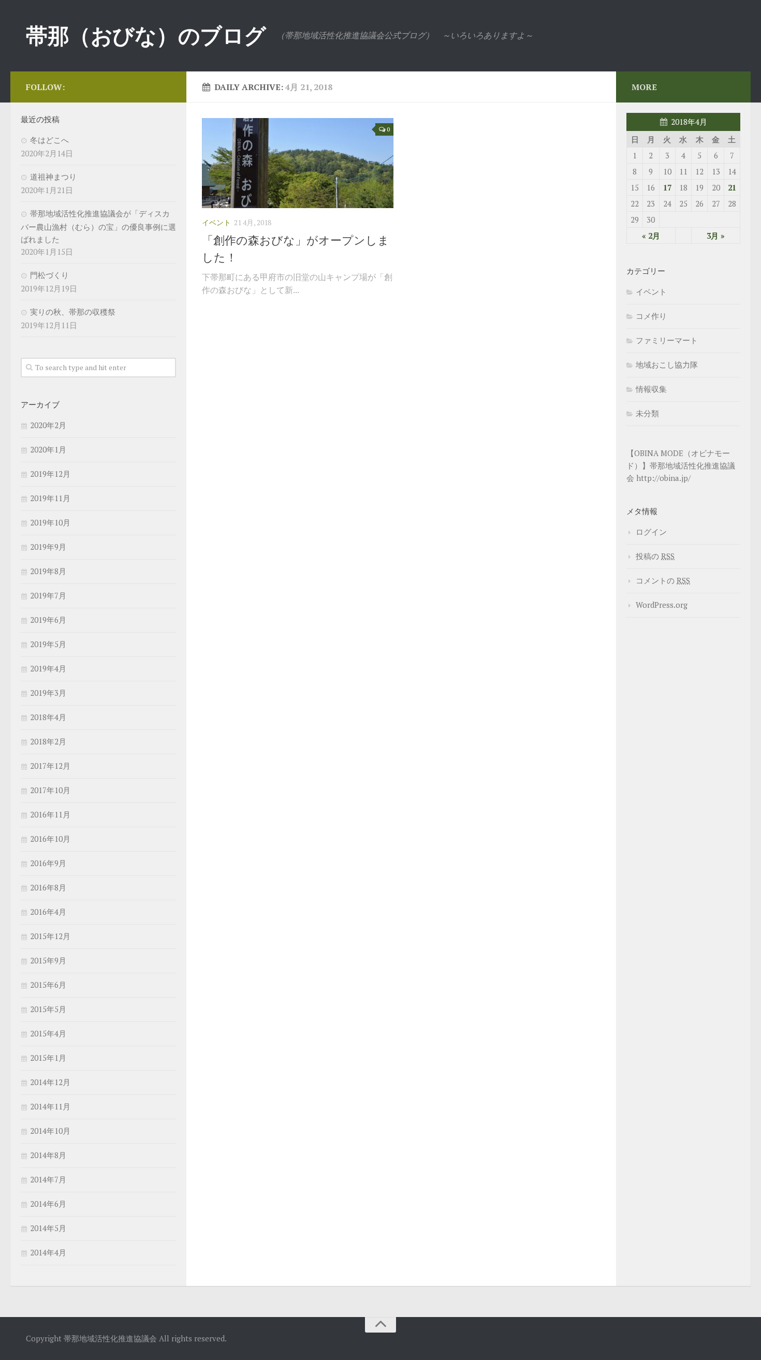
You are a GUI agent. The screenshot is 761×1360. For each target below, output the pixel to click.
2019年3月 (48, 693)
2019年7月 (48, 595)
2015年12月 (50, 936)
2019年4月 (48, 668)
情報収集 (651, 389)
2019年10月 (50, 522)
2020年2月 (48, 425)
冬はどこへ (49, 140)
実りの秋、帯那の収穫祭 (72, 311)
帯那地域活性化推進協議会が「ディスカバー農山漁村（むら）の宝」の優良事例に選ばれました (98, 226)
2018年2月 (48, 741)
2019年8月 (48, 571)
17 (667, 187)
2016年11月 (50, 814)
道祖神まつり (53, 176)
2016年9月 (48, 863)
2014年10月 (50, 1130)
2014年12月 (50, 1082)
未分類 (647, 413)
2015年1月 (48, 1057)
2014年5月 (48, 1228)
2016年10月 (50, 838)
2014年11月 (50, 1106)
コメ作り (651, 316)
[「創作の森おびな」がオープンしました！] (297, 163)
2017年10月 (50, 790)
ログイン (651, 532)
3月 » (716, 235)
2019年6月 (48, 620)
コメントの (663, 580)
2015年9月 (48, 960)
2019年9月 (48, 547)
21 (732, 187)
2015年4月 (48, 1033)
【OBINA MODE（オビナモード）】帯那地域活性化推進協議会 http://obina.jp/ (680, 465)
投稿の (655, 556)
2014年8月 (48, 1155)
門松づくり (49, 275)
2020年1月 (48, 449)
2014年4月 (48, 1252)
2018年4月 (48, 717)
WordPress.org (661, 604)
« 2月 (651, 235)
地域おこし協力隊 (667, 364)
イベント (216, 222)
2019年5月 (48, 644)
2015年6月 (48, 984)
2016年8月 (48, 887)
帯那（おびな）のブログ (146, 35)
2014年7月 (48, 1179)
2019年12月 (50, 474)
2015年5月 (48, 1009)
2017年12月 (50, 766)
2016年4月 (48, 911)
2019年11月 (50, 498)
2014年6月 (48, 1203)
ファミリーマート (667, 340)
